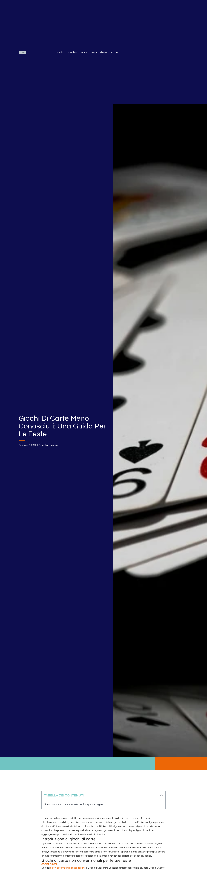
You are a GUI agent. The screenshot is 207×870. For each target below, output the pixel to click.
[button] (161, 795)
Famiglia (59, 52)
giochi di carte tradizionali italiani (67, 868)
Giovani (83, 52)
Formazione (72, 52)
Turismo (114, 52)
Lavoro (94, 52)
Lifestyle (103, 52)
